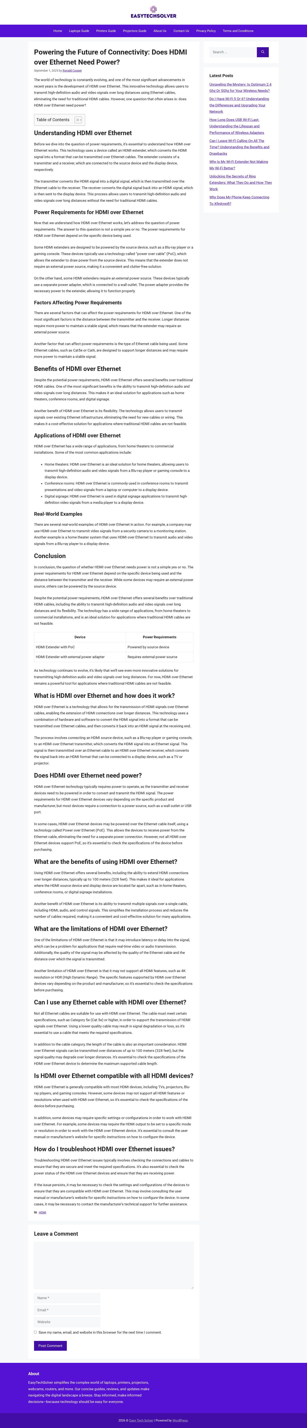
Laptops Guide (79, 31)
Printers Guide (106, 31)
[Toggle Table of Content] (76, 119)
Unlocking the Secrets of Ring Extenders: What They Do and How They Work (240, 182)
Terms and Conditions (238, 31)
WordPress (180, 1420)
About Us (160, 31)
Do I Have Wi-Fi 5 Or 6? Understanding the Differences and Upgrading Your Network (239, 105)
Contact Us (181, 31)
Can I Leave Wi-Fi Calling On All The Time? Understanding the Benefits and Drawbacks (239, 147)
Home (57, 31)
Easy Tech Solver (141, 1420)
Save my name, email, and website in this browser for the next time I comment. (100, 1332)
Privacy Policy (206, 31)
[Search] (263, 52)
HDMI (42, 1212)
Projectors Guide (134, 31)
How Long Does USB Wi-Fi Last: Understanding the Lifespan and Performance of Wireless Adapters (236, 126)
